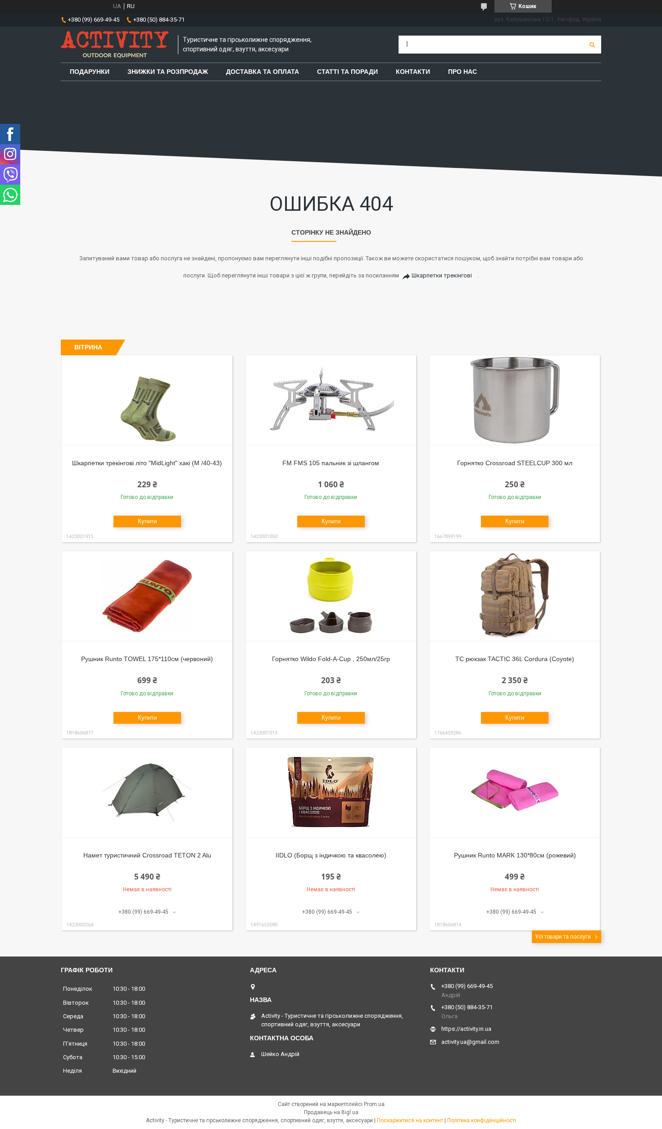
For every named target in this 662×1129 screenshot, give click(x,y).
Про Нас (462, 71)
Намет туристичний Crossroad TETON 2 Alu (147, 855)
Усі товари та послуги (563, 937)
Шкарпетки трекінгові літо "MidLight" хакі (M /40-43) (147, 463)
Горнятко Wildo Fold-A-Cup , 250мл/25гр (331, 658)
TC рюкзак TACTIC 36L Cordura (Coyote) (514, 658)
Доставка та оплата (262, 71)
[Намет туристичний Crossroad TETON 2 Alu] (147, 793)
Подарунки (89, 71)
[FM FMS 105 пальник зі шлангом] (331, 400)
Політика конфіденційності (481, 1120)
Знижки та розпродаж (167, 71)
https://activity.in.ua (466, 1028)
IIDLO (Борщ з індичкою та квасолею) (331, 855)
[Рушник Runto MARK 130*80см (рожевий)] (515, 793)
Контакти (413, 71)
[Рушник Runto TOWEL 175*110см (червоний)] (147, 596)
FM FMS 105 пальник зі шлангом (330, 463)
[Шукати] (592, 45)
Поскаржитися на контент (410, 1120)
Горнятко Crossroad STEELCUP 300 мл (514, 463)
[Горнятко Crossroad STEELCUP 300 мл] (515, 400)
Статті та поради (347, 71)
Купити (147, 521)
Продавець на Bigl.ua (331, 1112)
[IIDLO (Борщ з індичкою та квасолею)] (331, 793)
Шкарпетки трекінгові (442, 275)
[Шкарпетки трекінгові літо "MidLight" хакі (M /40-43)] (147, 400)
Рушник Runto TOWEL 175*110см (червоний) (147, 658)
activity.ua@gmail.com (470, 1041)
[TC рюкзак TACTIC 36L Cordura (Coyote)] (515, 596)
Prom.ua (374, 1104)
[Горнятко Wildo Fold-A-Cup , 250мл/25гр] (331, 596)
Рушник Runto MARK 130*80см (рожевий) (515, 855)
